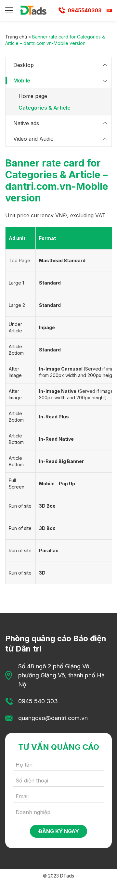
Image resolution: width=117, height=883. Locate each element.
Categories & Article (45, 107)
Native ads (26, 123)
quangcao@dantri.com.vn (53, 718)
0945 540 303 (38, 701)
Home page (33, 96)
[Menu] (9, 10)
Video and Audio (33, 138)
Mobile (21, 80)
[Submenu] (104, 65)
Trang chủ (16, 36)
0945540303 (84, 10)
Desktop (23, 65)
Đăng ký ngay (58, 831)
